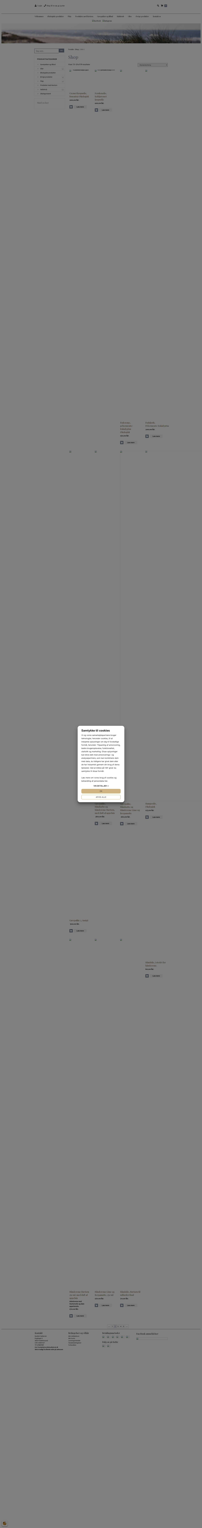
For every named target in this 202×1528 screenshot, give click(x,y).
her (106, 781)
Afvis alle (101, 797)
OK (101, 791)
